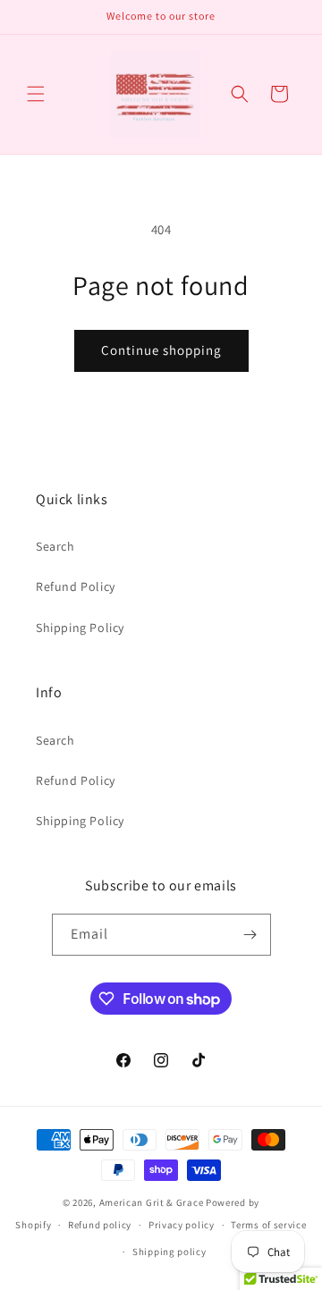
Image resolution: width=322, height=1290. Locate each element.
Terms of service (268, 1224)
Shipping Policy (80, 628)
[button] (35, 94)
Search (55, 546)
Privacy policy (181, 1224)
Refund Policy (75, 586)
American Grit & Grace (151, 1202)
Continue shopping (161, 349)
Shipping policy (169, 1251)
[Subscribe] (250, 935)
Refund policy (99, 1224)
